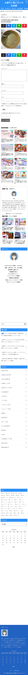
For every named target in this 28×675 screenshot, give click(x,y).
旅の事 (4, 513)
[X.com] (14, 213)
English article (6, 374)
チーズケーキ (18, 504)
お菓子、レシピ (5, 497)
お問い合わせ (16, 670)
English (8, 493)
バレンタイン (11, 506)
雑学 (7, 515)
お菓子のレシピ (6, 387)
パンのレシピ (5, 404)
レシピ (21, 508)
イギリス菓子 (5, 499)
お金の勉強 (4, 391)
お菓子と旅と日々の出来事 (14, 4)
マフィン (10, 508)
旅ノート (14, 8)
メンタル (16, 508)
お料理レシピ (5, 383)
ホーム (2, 8)
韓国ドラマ (17, 515)
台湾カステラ (17, 510)
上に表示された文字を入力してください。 (11, 113)
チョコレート (11, 504)
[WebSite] (8, 213)
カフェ (21, 499)
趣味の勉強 (5, 447)
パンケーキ (5, 508)
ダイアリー (5, 504)
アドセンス (21, 497)
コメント (4, 68)
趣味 (3, 515)
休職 (3, 413)
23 (25, 540)
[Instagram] (19, 213)
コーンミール (5, 502)
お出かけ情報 (5, 379)
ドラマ (4, 400)
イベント (11, 499)
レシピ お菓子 (5, 510)
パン (17, 506)
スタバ (17, 502)
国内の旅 (4, 417)
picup (8, 495)
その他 (4, 396)
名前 (3, 84)
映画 (3, 430)
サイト (2, 97)
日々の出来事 (20, 8)
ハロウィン (5, 506)
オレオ (17, 499)
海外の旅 (4, 443)
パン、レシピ (22, 506)
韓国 (11, 515)
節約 (23, 513)
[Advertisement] (14, 304)
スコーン (11, 502)
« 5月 (13, 546)
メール (3, 90)
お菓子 (18, 495)
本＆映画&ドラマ (6, 438)
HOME (3, 11)
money (21, 493)
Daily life (4, 370)
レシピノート (8, 8)
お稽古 (13, 495)
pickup (4, 495)
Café (3, 493)
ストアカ (22, 502)
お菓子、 (23, 495)
